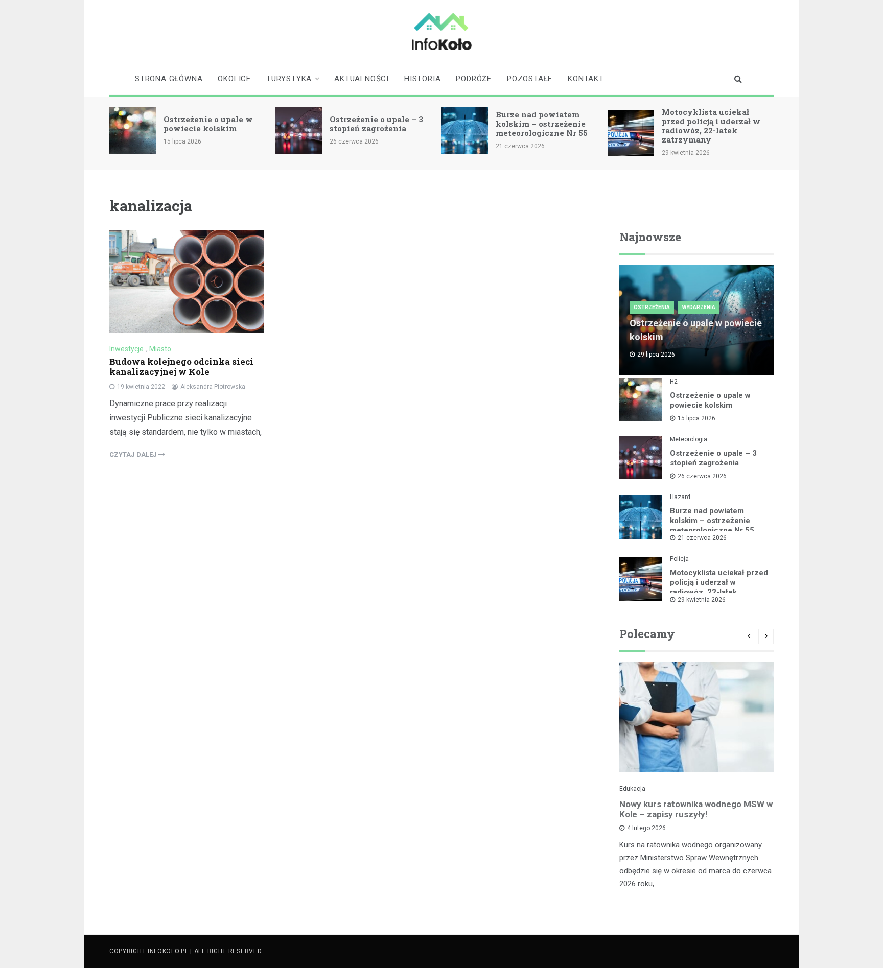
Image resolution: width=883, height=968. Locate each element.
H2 (674, 381)
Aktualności (361, 78)
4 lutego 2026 (646, 828)
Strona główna (168, 78)
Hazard (680, 497)
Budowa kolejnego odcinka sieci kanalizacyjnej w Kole (181, 366)
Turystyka (289, 78)
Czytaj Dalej (133, 454)
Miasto (160, 349)
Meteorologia (688, 439)
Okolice (234, 78)
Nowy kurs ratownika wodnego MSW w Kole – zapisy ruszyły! (696, 809)
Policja (679, 558)
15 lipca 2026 (696, 418)
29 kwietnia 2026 (702, 599)
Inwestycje (126, 349)
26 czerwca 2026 (702, 476)
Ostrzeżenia (652, 307)
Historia (422, 78)
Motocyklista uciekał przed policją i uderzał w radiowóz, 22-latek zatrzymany (711, 126)
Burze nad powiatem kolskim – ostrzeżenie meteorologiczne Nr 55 (542, 123)
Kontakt (586, 78)
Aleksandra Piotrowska (212, 386)
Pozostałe (529, 78)
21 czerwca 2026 (702, 537)
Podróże (474, 78)
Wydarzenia (698, 307)
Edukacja (632, 788)
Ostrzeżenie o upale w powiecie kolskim (208, 123)
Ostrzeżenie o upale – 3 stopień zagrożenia (376, 123)
